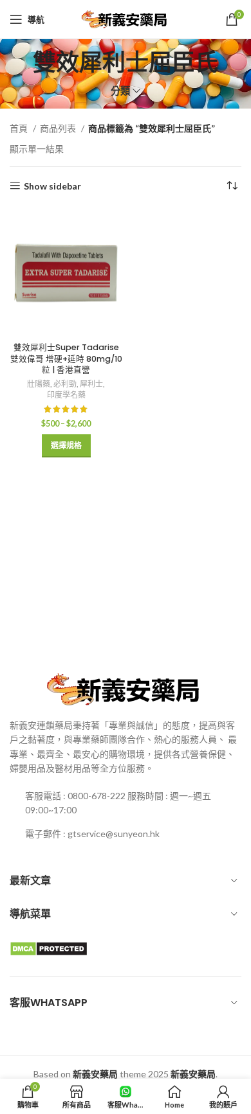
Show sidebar (52, 186)
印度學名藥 (66, 395)
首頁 (20, 128)
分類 (120, 91)
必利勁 (65, 384)
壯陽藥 (38, 384)
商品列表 (59, 128)
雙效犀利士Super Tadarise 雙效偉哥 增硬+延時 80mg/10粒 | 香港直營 (66, 358)
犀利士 (91, 384)
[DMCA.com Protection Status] (49, 947)
